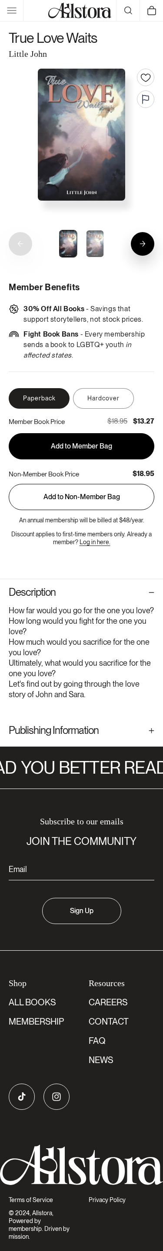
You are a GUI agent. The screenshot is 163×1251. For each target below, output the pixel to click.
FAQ (97, 1041)
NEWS (101, 1060)
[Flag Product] (145, 99)
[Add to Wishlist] (145, 77)
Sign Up (81, 911)
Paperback (39, 398)
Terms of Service (31, 1199)
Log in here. (95, 542)
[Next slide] (142, 244)
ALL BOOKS (32, 1002)
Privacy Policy (107, 1199)
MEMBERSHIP (36, 1021)
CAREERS (108, 1002)
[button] (11, 10)
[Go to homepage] (81, 1165)
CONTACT (109, 1021)
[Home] (80, 10)
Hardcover (103, 398)
